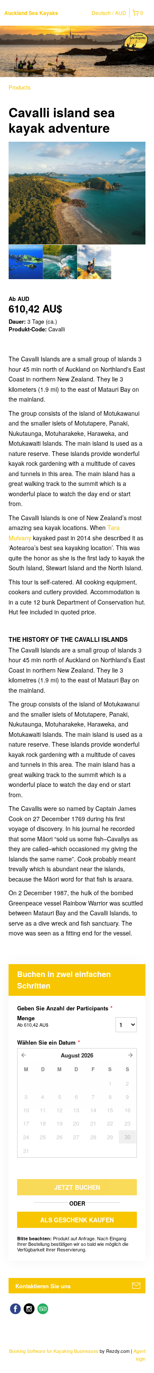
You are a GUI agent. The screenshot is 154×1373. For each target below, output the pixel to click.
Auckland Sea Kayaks (31, 13)
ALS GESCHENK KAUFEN (77, 1219)
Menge (32, 1021)
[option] (26, 262)
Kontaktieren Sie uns (43, 1286)
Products (20, 87)
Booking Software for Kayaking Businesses (54, 1350)
